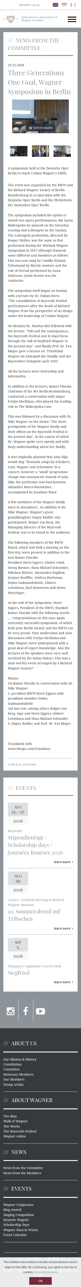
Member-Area (29, 5)
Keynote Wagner (16, 1220)
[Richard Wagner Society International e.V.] (10, 18)
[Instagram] (10, 1010)
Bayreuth (15, 831)
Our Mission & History (19, 1059)
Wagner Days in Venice (20, 1230)
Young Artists (13, 1084)
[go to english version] (55, 4)
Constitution (12, 1064)
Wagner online (14, 1136)
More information (45, 1272)
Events (21, 1188)
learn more (62, 862)
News (18, 1151)
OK (40, 1281)
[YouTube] (40, 1010)
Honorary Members (18, 1074)
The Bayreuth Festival (19, 1131)
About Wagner (32, 1099)
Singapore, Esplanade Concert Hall (34, 966)
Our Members (14, 1079)
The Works (11, 1126)
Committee (11, 1069)
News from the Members (22, 1173)
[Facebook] (25, 1010)
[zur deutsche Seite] (64, 4)
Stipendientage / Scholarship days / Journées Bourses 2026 (35, 845)
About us (24, 1043)
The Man (10, 1116)
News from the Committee (23, 1168)
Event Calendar (15, 1235)
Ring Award (12, 1210)
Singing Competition (18, 1215)
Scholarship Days (16, 1225)
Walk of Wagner (15, 1121)
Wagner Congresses (18, 1205)
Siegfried (18, 972)
